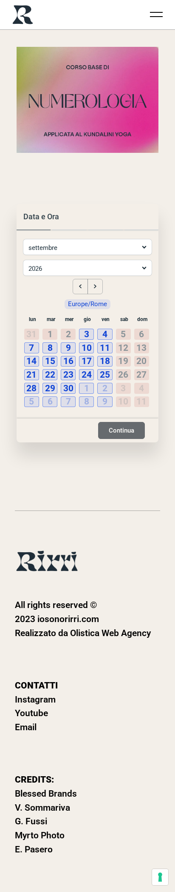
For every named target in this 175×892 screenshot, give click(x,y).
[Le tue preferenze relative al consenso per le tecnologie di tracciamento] (160, 877)
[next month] (95, 286)
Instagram (35, 699)
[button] (87, 334)
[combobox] (70, 239)
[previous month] (80, 286)
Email (26, 727)
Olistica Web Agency (110, 633)
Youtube (31, 713)
